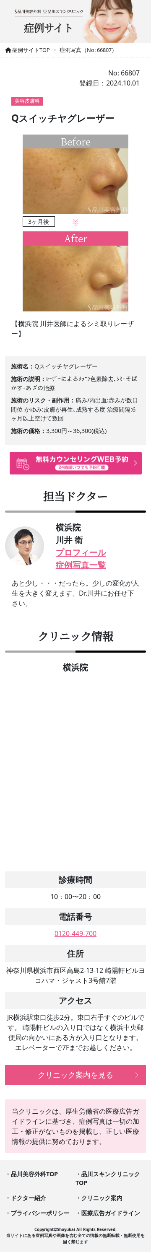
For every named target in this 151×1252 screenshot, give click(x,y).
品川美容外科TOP (34, 1174)
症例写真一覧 (81, 564)
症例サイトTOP (30, 50)
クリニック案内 (101, 1198)
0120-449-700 (75, 933)
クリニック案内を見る (75, 1075)
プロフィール (81, 552)
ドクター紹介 (28, 1198)
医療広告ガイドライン (110, 1213)
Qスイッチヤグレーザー (66, 366)
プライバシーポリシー (40, 1213)
